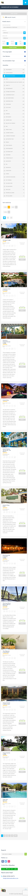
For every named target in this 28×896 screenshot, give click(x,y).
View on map (14, 13)
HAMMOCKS (15, 167)
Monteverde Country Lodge (6, 556)
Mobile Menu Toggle (25, 2)
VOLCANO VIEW (15, 183)
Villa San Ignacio (5, 800)
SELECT (22, 259)
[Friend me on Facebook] (2, 861)
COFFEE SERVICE (15, 72)
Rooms (3, 41)
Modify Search (6, 21)
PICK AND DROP (15, 186)
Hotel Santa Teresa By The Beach (7, 450)
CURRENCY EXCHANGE (15, 135)
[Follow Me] (5, 861)
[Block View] (11, 217)
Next (16, 835)
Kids (20, 41)
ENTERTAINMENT (15, 148)
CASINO (15, 173)
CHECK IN (4, 30)
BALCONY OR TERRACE (15, 123)
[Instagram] (8, 861)
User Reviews (6, 56)
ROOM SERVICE (15, 145)
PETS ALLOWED (15, 195)
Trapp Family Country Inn (6, 703)
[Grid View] (8, 217)
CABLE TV (15, 85)
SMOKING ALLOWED (15, 192)
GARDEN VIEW (15, 120)
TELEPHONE (15, 104)
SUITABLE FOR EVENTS (15, 91)
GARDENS (15, 113)
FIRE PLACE (15, 189)
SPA (15, 164)
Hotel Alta (6, 400)
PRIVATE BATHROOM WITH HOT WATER (15, 82)
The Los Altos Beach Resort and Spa (7, 604)
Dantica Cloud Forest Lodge (6, 342)
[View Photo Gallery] (14, 230)
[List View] (4, 217)
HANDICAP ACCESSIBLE (15, 75)
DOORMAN (15, 154)
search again (12, 47)
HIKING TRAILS (15, 129)
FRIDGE (15, 142)
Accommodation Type (9, 60)
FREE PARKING (15, 69)
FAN (15, 110)
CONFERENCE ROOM (15, 94)
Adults (12, 41)
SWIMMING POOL (15, 101)
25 (12, 835)
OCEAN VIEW (15, 170)
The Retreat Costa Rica (6, 652)
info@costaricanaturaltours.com (10, 878)
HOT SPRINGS (15, 180)
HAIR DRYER (15, 161)
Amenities (5, 65)
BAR (15, 126)
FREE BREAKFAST (15, 88)
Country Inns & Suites (6, 289)
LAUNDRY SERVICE (15, 132)
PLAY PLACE (15, 107)
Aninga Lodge (7, 240)
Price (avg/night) (7, 51)
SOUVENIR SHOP (15, 151)
